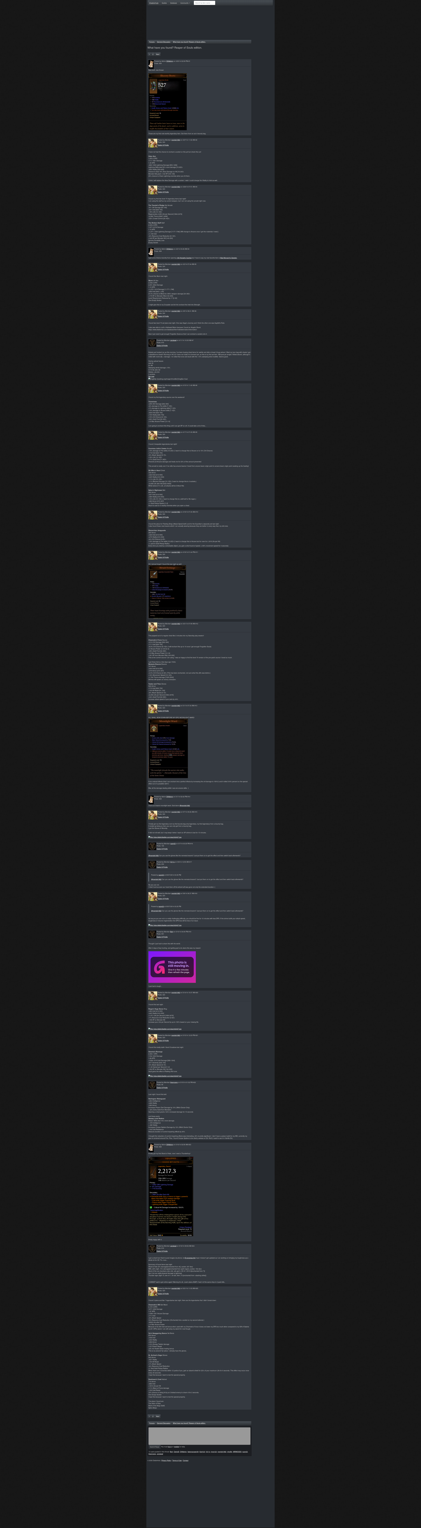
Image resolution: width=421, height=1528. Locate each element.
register (176, 1447)
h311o (172, 862)
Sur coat (151, 376)
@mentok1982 (185, 805)
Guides (164, 3)
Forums (152, 42)
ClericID (176, 1452)
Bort (171, 932)
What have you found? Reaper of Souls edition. (189, 42)
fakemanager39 (193, 1452)
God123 (202, 1452)
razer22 (173, 843)
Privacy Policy (166, 1460)
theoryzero (174, 1082)
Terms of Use (177, 1460)
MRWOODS (237, 1452)
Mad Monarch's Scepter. (228, 258)
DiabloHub (153, 2)
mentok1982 (175, 140)
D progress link (190, 1258)
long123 (214, 1452)
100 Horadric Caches (184, 258)
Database (173, 3)
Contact (185, 1460)
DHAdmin (169, 61)
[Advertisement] (210, 23)
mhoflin (229, 1452)
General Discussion (163, 42)
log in (170, 1447)
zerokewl (173, 340)
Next (157, 54)
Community (184, 3)
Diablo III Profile (163, 145)
